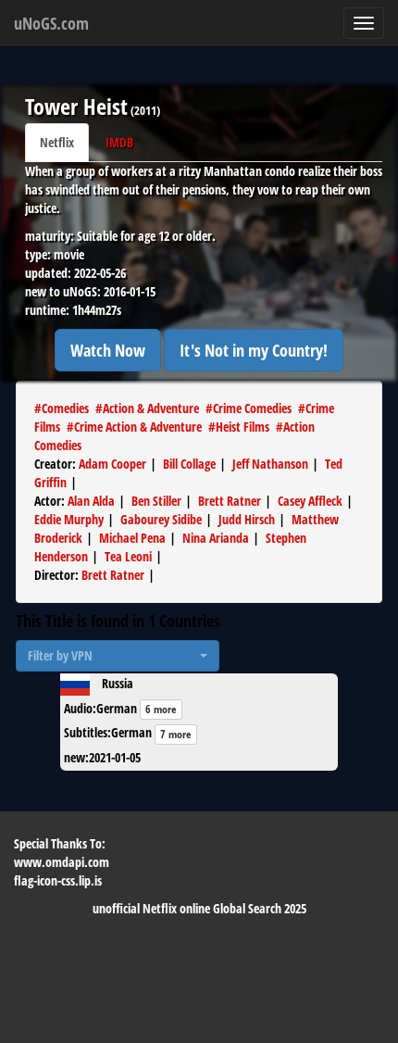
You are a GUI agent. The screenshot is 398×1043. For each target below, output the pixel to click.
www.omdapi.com (61, 862)
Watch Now (107, 350)
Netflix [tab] (57, 142)
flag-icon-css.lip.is (58, 880)
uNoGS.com (51, 23)
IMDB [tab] (119, 142)
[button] (117, 656)
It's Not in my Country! (254, 350)
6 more (161, 709)
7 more (176, 734)
